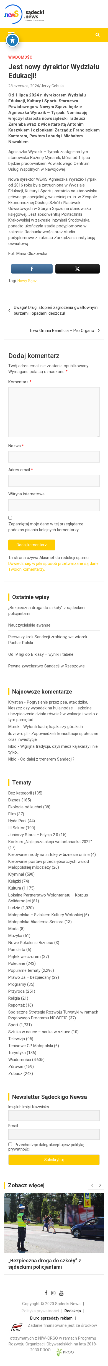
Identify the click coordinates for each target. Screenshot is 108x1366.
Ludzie (14, 907)
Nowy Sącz (27, 281)
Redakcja (73, 1310)
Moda (13, 928)
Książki (14, 881)
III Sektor (16, 827)
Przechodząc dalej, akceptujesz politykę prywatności (46, 1147)
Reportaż (16, 1005)
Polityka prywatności (40, 1310)
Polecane (16, 963)
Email (13, 1126)
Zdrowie (15, 1066)
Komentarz (20, 381)
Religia (14, 998)
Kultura (14, 888)
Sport (13, 1024)
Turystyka (17, 1052)
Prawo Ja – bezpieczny (29, 977)
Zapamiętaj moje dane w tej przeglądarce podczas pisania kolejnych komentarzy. (45, 526)
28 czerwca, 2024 (23, 86)
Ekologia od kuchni (25, 806)
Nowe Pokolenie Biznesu (30, 942)
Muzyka (15, 935)
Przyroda (16, 991)
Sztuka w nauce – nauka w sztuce (39, 1031)
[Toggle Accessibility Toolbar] (12, 40)
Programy (17, 984)
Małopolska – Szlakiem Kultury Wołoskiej (45, 914)
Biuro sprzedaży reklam (51, 1318)
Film (12, 813)
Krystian (15, 702)
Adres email (20, 469)
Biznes (14, 800)
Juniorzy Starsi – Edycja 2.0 (33, 834)
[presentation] (92, 1185)
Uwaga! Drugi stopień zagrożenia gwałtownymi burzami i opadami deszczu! (56, 310)
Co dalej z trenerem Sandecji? (47, 759)
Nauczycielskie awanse (29, 625)
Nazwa (16, 445)
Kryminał (16, 874)
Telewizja (16, 1038)
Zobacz (15, 1073)
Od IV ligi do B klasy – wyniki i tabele (40, 654)
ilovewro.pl (17, 733)
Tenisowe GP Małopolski (30, 1045)
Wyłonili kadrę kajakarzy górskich (53, 726)
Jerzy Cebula (52, 86)
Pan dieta (16, 949)
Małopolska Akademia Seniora (35, 921)
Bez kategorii (20, 793)
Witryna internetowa (26, 493)
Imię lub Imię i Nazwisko (28, 1107)
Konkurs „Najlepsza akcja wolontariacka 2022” (50, 841)
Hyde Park (17, 820)
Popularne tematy (24, 970)
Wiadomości (21, 57)
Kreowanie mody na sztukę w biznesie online (49, 854)
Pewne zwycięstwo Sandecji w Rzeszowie (46, 666)
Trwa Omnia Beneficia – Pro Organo (61, 330)
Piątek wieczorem (24, 956)
